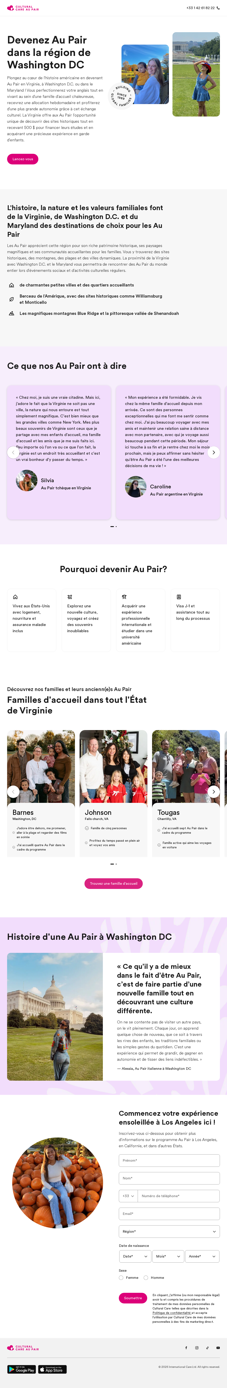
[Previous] (13, 452)
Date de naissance (134, 1246)
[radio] (128, 1277)
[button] (22, 159)
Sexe (123, 1271)
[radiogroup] (169, 1277)
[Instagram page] (197, 1348)
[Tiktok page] (207, 1348)
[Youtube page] (218, 1348)
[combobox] (128, 1196)
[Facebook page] (186, 1348)
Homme (157, 1278)
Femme (132, 1278)
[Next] (213, 452)
